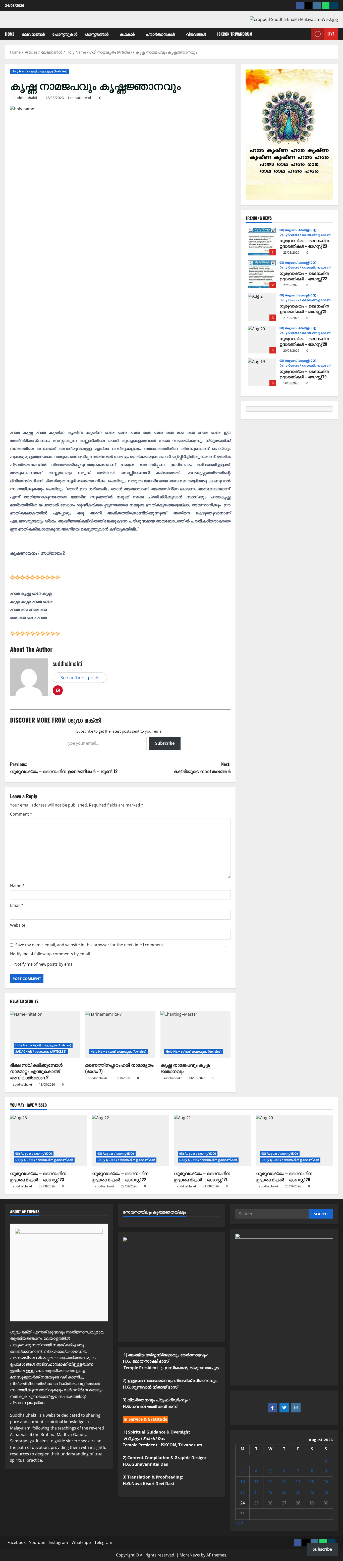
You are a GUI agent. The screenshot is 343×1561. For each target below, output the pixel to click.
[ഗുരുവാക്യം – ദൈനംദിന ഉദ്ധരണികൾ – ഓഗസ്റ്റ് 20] (294, 1140)
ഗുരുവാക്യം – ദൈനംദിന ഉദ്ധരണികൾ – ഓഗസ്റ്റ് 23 (262, 241)
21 (298, 1492)
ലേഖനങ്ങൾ (33, 34)
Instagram (58, 1542)
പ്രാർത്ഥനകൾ (160, 34)
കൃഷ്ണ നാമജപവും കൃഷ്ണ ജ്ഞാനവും (185, 1067)
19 (270, 1492)
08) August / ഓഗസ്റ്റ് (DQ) (298, 230)
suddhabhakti (25, 97)
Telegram (103, 1542)
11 (256, 1481)
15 (312, 1481)
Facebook (17, 1542)
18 (256, 1492)
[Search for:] (271, 1214)
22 (312, 1492)
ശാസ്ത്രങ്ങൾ (96, 34)
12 (270, 1481)
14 (298, 1481)
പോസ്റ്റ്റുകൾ (64, 34)
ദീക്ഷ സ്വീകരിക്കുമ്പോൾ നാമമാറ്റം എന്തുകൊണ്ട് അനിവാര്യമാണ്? (36, 1071)
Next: (202, 768)
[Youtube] (308, 5)
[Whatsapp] (325, 5)
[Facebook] (300, 5)
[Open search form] (306, 34)
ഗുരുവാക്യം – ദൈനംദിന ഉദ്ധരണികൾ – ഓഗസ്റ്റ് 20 (262, 339)
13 (284, 1481)
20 (284, 1492)
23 (326, 1492)
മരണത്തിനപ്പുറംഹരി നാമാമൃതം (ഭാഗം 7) (119, 1067)
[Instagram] (317, 5)
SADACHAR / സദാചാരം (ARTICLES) (41, 1051)
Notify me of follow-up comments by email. (50, 954)
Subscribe (165, 743)
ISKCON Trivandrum (234, 34)
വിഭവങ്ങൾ (196, 34)
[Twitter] (284, 1407)
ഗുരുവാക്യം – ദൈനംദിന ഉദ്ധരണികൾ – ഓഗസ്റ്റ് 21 (262, 307)
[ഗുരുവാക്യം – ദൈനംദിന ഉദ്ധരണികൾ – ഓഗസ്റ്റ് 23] (48, 1140)
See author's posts (80, 678)
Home (9, 34)
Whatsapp (81, 1542)
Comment (21, 814)
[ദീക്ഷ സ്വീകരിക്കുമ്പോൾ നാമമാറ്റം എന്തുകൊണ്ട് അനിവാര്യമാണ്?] (45, 1034)
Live (330, 34)
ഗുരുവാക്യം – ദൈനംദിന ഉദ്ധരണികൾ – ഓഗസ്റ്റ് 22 (262, 274)
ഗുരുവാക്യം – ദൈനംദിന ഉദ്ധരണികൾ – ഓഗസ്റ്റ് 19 (262, 372)
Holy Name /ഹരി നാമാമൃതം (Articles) (39, 71)
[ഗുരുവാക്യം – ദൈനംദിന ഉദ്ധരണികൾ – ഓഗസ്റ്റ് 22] (130, 1140)
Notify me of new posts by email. (45, 964)
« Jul (239, 1522)
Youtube (37, 1542)
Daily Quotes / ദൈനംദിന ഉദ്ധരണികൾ (308, 234)
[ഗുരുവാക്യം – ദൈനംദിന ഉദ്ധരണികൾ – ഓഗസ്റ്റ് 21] (212, 1140)
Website (17, 925)
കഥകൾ (127, 34)
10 (242, 1481)
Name (17, 885)
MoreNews (190, 1555)
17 (242, 1492)
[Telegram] (334, 5)
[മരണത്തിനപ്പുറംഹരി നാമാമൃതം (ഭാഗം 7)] (120, 1034)
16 (326, 1481)
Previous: (64, 768)
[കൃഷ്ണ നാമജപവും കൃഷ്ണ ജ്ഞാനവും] (195, 1034)
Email (17, 905)
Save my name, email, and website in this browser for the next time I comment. (89, 945)
